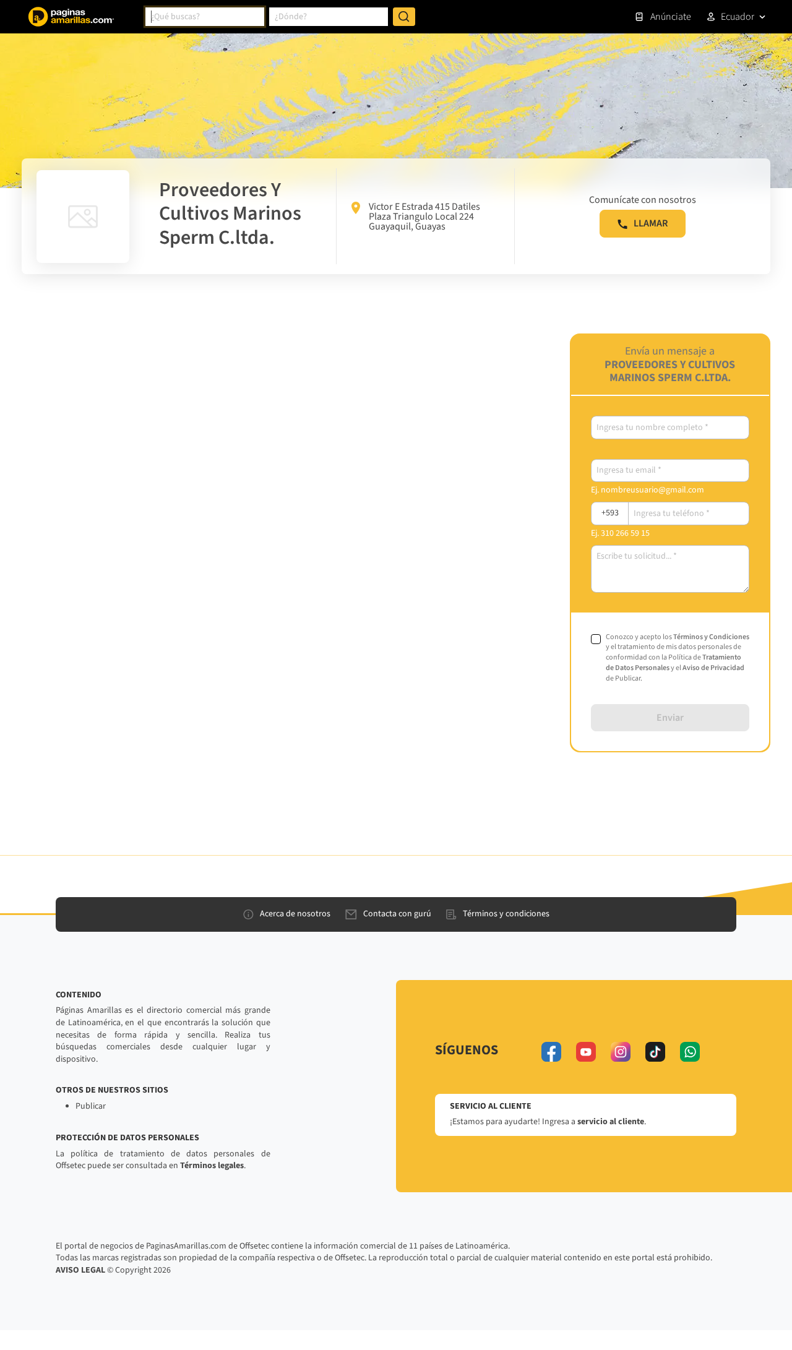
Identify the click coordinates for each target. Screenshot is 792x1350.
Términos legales (212, 1165)
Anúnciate (670, 17)
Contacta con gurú (397, 914)
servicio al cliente (610, 1122)
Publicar (90, 1106)
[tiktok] (655, 1052)
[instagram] (621, 1052)
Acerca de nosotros (295, 914)
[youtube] (586, 1052)
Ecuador (737, 17)
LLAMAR (651, 223)
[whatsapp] (690, 1052)
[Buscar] (404, 16)
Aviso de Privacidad (713, 668)
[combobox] (204, 16)
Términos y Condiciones (711, 637)
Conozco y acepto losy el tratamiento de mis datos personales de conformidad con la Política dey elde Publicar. (677, 658)
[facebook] (551, 1052)
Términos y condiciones (506, 914)
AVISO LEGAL (80, 1270)
